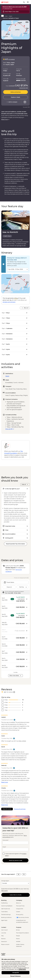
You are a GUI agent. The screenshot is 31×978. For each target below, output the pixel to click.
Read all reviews (7, 809)
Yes (18, 874)
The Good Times (20, 905)
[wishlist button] (24, 102)
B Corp (18, 930)
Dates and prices (15, 92)
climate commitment (9, 302)
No (24, 874)
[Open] (14, 692)
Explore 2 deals (15, 97)
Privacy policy (19, 914)
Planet (18, 938)
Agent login (4, 920)
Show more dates (14, 675)
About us (18, 903)
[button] (15, 29)
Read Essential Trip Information (15, 544)
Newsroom (4, 941)
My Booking (4, 903)
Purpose (18, 927)
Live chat (3, 932)
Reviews (3, 938)
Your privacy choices (23, 917)
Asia (6, 16)
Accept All (15, 972)
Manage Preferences (15, 976)
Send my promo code (15, 860)
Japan (10, 16)
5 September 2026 (23, 88)
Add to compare (12, 102)
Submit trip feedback (6, 905)
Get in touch (4, 930)
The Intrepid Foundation (22, 932)
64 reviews (11, 59)
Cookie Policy (22, 969)
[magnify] (24, 2)
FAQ (2, 935)
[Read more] (2, 16)
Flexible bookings (5, 914)
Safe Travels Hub (5, 908)
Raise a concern (5, 944)
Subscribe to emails (15, 895)
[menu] (28, 2)
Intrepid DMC (19, 908)
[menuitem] (4, 2)
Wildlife (18, 941)
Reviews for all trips (19, 809)
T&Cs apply (4, 890)
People (18, 935)
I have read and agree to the (15, 854)
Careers (18, 911)
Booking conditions (6, 917)
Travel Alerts (4, 911)
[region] (15, 967)
